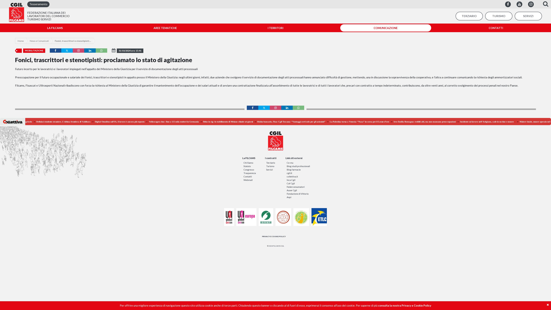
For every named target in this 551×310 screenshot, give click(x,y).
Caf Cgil (291, 183)
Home (21, 40)
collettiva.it (292, 176)
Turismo (270, 166)
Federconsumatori (296, 186)
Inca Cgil (291, 180)
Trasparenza (250, 173)
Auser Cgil (292, 190)
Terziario (270, 162)
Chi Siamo (248, 162)
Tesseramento (38, 4)
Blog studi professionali (298, 166)
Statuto (247, 166)
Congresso (249, 169)
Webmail (248, 180)
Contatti (248, 176)
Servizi (269, 169)
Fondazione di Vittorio (298, 193)
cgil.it (289, 173)
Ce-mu (290, 162)
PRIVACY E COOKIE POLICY (274, 236)
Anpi (289, 197)
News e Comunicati (39, 40)
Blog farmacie (294, 169)
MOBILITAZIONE (34, 50)
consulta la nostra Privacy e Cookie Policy (404, 305)
